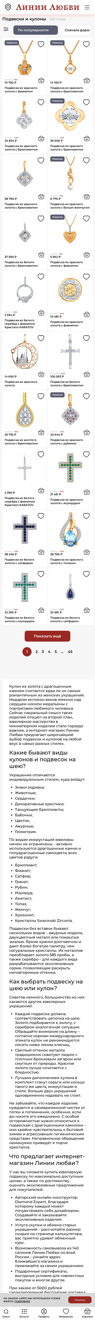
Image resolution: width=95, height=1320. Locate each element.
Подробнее (22, 1301)
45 (70, 651)
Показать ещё (47, 636)
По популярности (33, 30)
